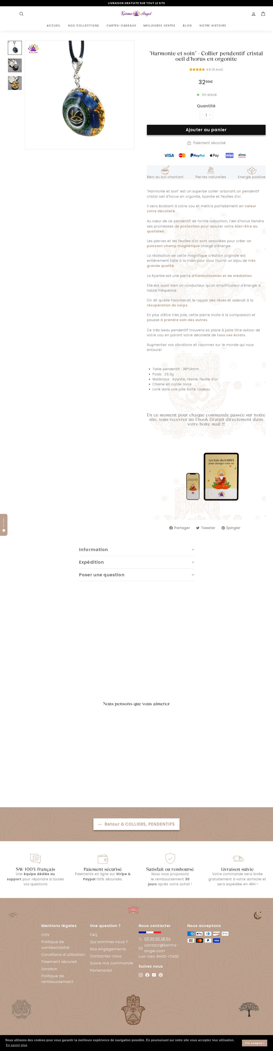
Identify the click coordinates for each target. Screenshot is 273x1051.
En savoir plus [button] (16, 1045)
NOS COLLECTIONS (83, 25)
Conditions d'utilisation (63, 954)
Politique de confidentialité (55, 944)
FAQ (94, 934)
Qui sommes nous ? (109, 941)
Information (93, 550)
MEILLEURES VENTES (160, 25)
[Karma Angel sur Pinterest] (161, 975)
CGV (45, 934)
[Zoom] (79, 95)
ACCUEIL (54, 25)
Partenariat (101, 970)
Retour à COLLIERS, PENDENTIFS (139, 824)
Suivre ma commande (111, 963)
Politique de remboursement (57, 979)
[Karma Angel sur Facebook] (147, 975)
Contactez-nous (106, 956)
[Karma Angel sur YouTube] (154, 975)
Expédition (91, 562)
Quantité (206, 106)
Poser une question (102, 575)
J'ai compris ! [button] (254, 1043)
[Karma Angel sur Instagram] (141, 975)
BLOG (187, 25)
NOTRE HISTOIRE (213, 25)
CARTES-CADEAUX (121, 25)
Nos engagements (108, 949)
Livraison (49, 968)
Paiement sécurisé (59, 961)
